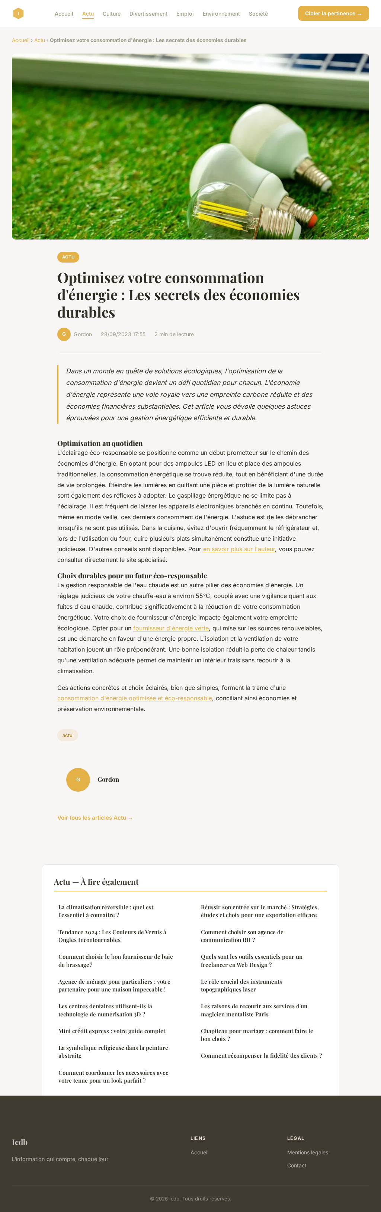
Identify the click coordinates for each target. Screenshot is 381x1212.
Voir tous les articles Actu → (95, 817)
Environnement (221, 13)
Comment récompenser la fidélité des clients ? (261, 1055)
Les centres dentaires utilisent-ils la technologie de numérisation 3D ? (105, 1009)
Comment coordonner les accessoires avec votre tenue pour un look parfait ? (113, 1076)
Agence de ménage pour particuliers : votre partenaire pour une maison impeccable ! (114, 985)
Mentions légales (307, 1152)
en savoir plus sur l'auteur (239, 549)
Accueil (64, 13)
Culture (112, 13)
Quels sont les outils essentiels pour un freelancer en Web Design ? (251, 960)
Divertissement (148, 13)
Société (258, 13)
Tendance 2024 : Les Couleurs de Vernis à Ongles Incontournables (112, 935)
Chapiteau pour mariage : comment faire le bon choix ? (257, 1034)
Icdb (20, 1142)
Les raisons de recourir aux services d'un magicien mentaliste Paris (254, 1009)
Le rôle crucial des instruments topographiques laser (241, 985)
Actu (88, 13)
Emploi (185, 13)
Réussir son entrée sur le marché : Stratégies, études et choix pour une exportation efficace (260, 911)
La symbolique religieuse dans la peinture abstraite (113, 1051)
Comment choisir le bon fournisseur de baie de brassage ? (115, 960)
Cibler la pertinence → (333, 13)
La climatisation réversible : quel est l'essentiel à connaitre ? (105, 911)
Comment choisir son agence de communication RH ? (242, 935)
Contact (297, 1165)
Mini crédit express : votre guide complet (111, 1031)
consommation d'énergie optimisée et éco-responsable (134, 698)
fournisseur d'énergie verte (171, 628)
